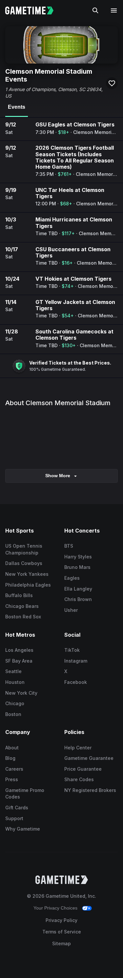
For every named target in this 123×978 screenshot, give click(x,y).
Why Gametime (22, 829)
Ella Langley (78, 589)
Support (14, 818)
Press (11, 779)
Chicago (14, 703)
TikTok (72, 650)
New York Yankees (27, 574)
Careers (14, 769)
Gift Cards (16, 807)
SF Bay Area (18, 661)
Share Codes (79, 779)
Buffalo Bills (19, 595)
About (12, 747)
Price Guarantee (83, 769)
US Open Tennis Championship (23, 549)
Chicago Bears (22, 606)
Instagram (75, 661)
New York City (21, 693)
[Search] (95, 10)
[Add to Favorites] (112, 83)
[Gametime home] (33, 10)
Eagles (72, 578)
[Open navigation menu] (114, 10)
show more (57, 475)
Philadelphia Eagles (28, 585)
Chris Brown (78, 599)
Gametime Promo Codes (24, 793)
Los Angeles (19, 650)
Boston (13, 714)
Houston (15, 682)
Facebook (75, 682)
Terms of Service (61, 931)
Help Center (78, 747)
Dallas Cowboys (23, 563)
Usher (71, 610)
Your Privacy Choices (55, 908)
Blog (10, 758)
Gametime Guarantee (88, 758)
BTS (68, 546)
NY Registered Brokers (90, 790)
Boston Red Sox (23, 616)
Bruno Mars (77, 567)
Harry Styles (78, 556)
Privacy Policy (61, 920)
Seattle (13, 671)
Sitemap (61, 943)
